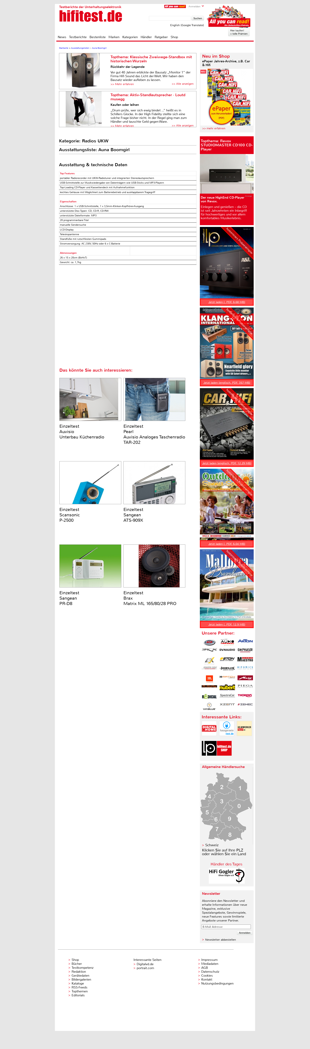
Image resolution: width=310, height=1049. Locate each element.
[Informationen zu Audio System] (227, 642)
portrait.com (145, 968)
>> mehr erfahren (213, 128)
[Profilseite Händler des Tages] (227, 883)
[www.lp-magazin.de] (209, 759)
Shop (174, 37)
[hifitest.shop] (224, 759)
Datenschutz (210, 971)
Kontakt (206, 979)
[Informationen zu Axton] (245, 642)
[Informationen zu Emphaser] (245, 651)
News (62, 37)
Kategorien (130, 37)
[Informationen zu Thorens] (245, 697)
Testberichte (78, 37)
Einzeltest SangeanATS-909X (133, 515)
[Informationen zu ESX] (209, 660)
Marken (114, 37)
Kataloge (78, 983)
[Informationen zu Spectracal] (227, 697)
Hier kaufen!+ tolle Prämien (239, 32)
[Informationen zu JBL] (209, 679)
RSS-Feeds (79, 987)
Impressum (209, 960)
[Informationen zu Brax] (209, 651)
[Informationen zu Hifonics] (245, 669)
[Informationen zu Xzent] (227, 706)
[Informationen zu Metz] (245, 679)
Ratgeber (161, 37)
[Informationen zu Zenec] (245, 706)
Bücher (77, 964)
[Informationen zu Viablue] (209, 706)
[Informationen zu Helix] (227, 669)
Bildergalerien (81, 979)
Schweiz (212, 845)
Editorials (78, 995)
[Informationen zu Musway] (209, 688)
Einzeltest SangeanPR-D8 (69, 598)
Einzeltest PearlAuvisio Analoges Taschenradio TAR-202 (154, 434)
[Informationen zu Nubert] (227, 688)
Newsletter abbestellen (220, 940)
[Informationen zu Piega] (245, 688)
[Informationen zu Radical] (209, 697)
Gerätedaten (80, 975)
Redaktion (79, 971)
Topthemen (80, 991)
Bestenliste (98, 37)
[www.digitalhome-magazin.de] (209, 739)
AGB (204, 968)
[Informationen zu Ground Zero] (209, 669)
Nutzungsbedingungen (217, 983)
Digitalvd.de (145, 964)
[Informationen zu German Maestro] (245, 660)
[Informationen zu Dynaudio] (227, 651)
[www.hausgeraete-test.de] (226, 739)
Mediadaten (209, 964)
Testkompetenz (82, 968)
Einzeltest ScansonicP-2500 (69, 515)
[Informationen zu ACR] (209, 642)
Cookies (207, 975)
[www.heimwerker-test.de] (244, 739)
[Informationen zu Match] (227, 679)
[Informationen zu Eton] (227, 660)
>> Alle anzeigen (183, 84)
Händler (146, 37)
